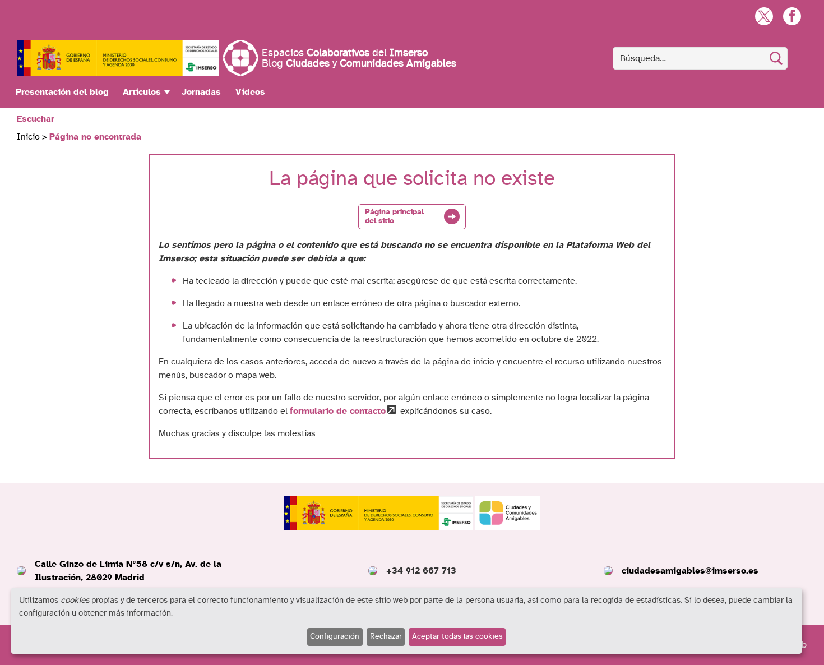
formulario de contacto (338, 411)
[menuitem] (62, 92)
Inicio (28, 136)
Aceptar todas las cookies (457, 636)
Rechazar (386, 636)
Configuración (334, 636)
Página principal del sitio (394, 216)
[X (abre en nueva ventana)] (763, 16)
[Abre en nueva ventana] (118, 58)
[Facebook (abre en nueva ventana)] (791, 16)
